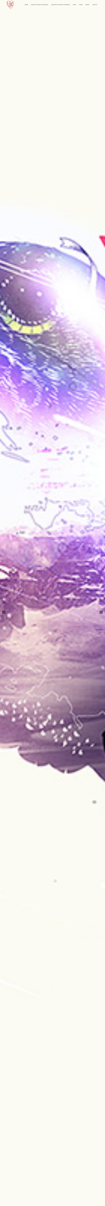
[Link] (10, 4)
